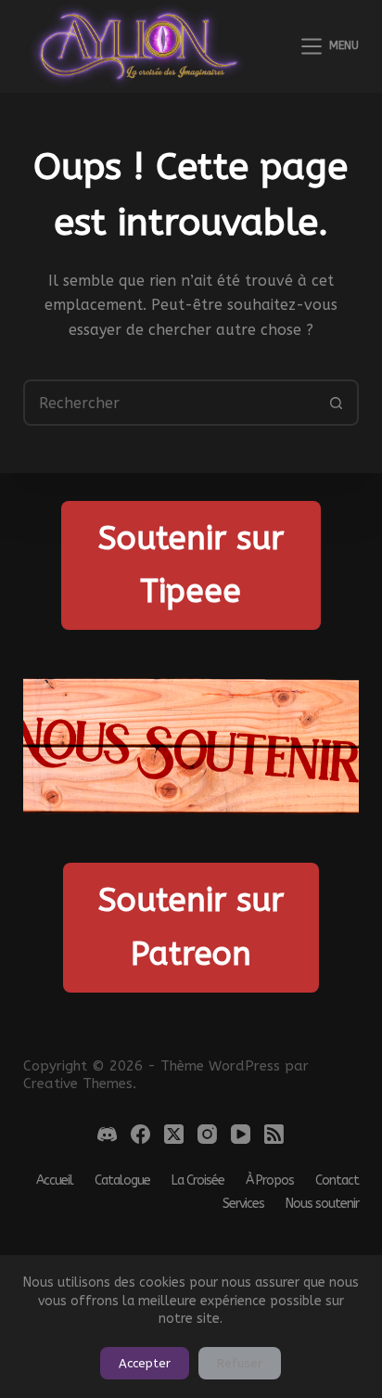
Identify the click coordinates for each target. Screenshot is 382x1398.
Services (243, 1204)
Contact (337, 1180)
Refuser (239, 1363)
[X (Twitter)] (174, 1134)
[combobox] (170, 402)
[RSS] (274, 1134)
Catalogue (122, 1180)
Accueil (54, 1180)
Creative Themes (78, 1083)
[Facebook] (140, 1134)
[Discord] (107, 1134)
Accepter (145, 1363)
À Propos (270, 1180)
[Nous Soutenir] (191, 746)
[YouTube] (240, 1134)
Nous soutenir (322, 1204)
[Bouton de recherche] (335, 402)
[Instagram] (207, 1134)
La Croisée (198, 1180)
